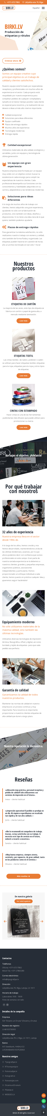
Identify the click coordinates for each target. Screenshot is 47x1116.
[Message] (44, 1095)
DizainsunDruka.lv (13, 1085)
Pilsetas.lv (9, 1090)
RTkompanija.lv (11, 1066)
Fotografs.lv (10, 1076)
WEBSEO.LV (10, 1094)
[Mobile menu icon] (43, 8)
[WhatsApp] (44, 1101)
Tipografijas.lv (11, 1062)
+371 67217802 (13, 2)
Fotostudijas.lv (11, 1071)
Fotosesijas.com (11, 1080)
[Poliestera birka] (23, 921)
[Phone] (44, 1106)
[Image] (23, 288)
